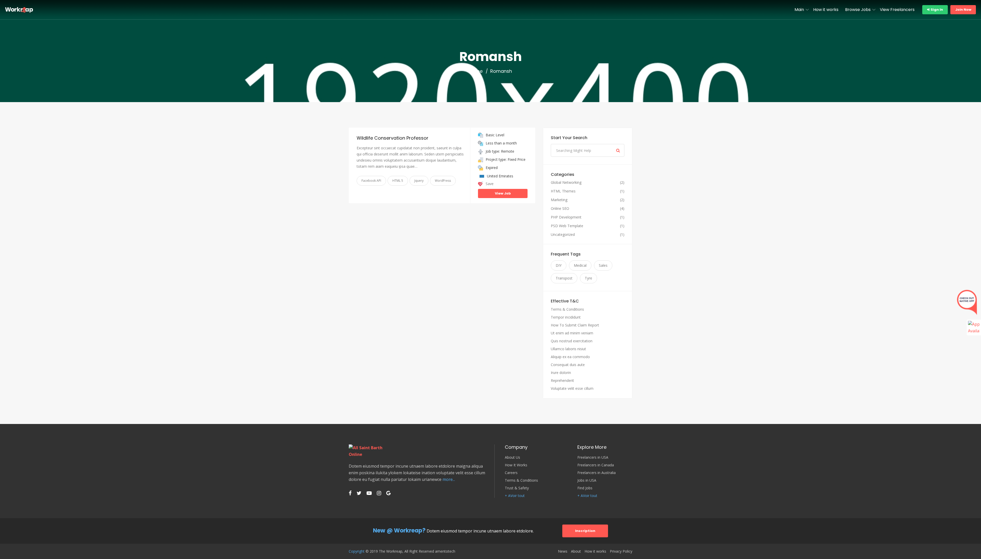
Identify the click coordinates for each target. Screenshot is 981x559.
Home (476, 71)
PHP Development (566, 217)
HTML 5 (397, 180)
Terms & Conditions (567, 309)
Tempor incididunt (566, 317)
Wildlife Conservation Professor (392, 138)
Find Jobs (584, 488)
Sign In (936, 9)
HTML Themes (563, 191)
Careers (511, 473)
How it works (825, 10)
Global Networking (566, 182)
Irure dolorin (561, 372)
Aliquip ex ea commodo (570, 356)
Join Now (963, 9)
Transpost (564, 278)
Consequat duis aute (568, 364)
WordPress (443, 180)
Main (799, 10)
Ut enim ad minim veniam (572, 333)
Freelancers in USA (592, 457)
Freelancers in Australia (596, 473)
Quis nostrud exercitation (571, 340)
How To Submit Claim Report (575, 325)
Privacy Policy (621, 551)
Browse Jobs (858, 10)
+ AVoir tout (515, 496)
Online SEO (560, 208)
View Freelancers (897, 10)
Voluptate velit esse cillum (572, 388)
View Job (503, 193)
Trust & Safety (517, 488)
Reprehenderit (562, 380)
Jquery (419, 180)
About (576, 551)
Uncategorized (563, 234)
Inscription (585, 530)
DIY (559, 265)
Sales (603, 265)
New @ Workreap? (399, 530)
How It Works (516, 465)
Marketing (559, 200)
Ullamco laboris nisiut (568, 348)
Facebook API (371, 180)
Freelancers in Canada (595, 465)
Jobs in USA (586, 480)
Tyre (588, 278)
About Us (512, 457)
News (562, 551)
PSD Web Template (567, 226)
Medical (580, 265)
